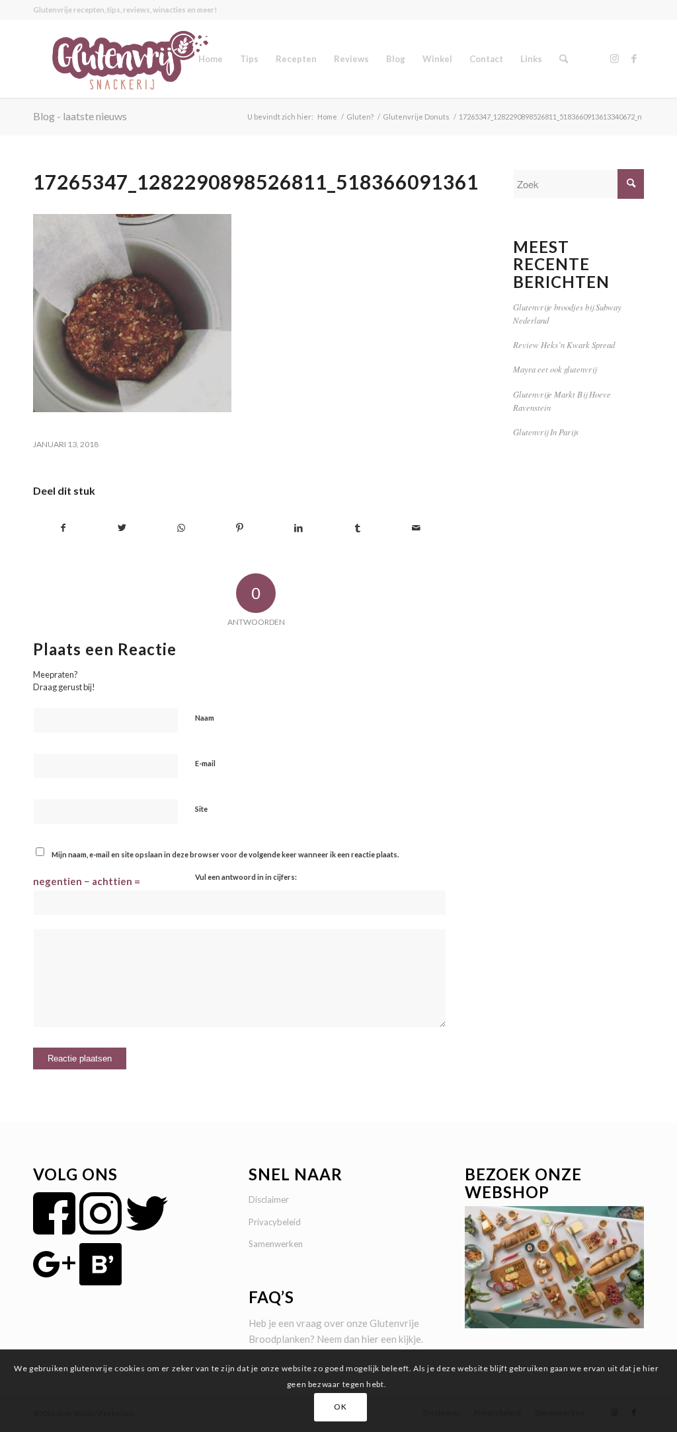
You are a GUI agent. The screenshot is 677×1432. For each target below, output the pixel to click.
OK (340, 1407)
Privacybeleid (275, 1222)
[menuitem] (210, 59)
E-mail (205, 763)
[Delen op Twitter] (122, 528)
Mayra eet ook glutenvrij (554, 369)
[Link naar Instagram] (614, 58)
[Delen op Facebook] (63, 528)
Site (201, 809)
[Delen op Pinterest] (240, 528)
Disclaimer (269, 1199)
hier (370, 1339)
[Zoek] (564, 59)
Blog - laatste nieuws (80, 116)
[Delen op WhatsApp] (181, 528)
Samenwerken (276, 1243)
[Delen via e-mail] (416, 528)
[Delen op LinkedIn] (299, 528)
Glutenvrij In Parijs (545, 431)
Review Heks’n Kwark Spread (564, 344)
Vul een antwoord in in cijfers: (246, 877)
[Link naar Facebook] (634, 58)
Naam (204, 717)
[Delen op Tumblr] (358, 528)
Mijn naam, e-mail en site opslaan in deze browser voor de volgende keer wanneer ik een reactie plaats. (225, 854)
